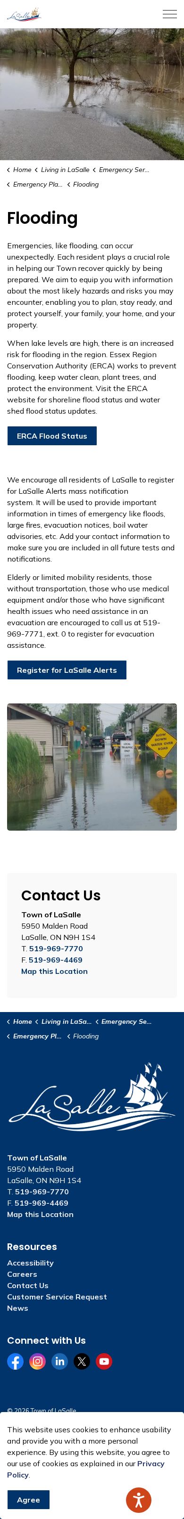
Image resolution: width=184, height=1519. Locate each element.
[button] (92, 767)
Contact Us (28, 1285)
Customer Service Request (57, 1296)
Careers (22, 1274)
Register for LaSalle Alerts (67, 670)
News (17, 1308)
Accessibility (30, 1262)
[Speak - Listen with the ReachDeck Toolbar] (138, 1500)
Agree (28, 1499)
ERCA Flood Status (52, 436)
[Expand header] (170, 14)
